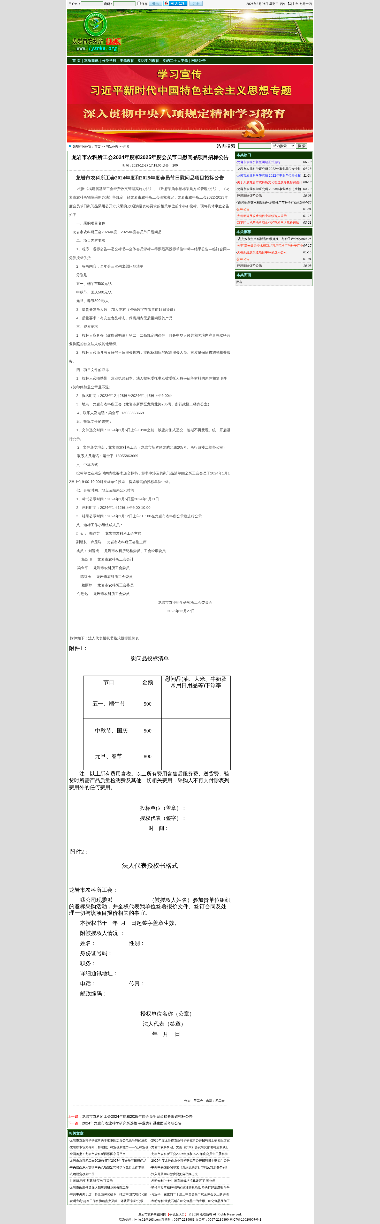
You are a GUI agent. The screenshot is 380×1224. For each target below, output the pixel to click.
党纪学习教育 (148, 60)
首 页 (76, 60)
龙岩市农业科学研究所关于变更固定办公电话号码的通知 (108, 1140)
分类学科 (109, 60)
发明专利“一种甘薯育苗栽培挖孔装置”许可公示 (183, 1181)
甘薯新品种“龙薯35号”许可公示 (91, 1181)
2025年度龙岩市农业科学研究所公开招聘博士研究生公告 (190, 1160)
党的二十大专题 (175, 60)
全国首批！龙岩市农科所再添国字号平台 (98, 1154)
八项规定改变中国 (82, 1174)
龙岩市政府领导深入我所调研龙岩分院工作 (99, 1187)
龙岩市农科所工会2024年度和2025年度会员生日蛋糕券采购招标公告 (137, 1116)
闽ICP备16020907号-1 (245, 1219)
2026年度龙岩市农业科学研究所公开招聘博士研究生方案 (190, 1140)
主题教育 (127, 60)
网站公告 (198, 60)
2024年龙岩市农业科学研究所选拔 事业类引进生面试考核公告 (132, 1123)
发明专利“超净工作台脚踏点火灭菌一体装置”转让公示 (106, 1201)
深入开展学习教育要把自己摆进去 (174, 1174)
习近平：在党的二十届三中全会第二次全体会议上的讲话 (190, 1194)
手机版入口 (177, 1214)
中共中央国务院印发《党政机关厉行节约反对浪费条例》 (190, 1167)
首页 (97, 146)
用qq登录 (175, 3)
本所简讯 (91, 60)
